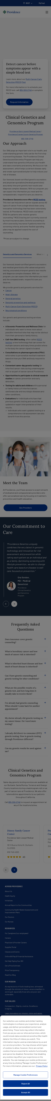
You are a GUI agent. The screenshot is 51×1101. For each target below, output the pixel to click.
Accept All (25, 1092)
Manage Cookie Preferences (25, 1075)
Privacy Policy (42, 1066)
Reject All (25, 1083)
